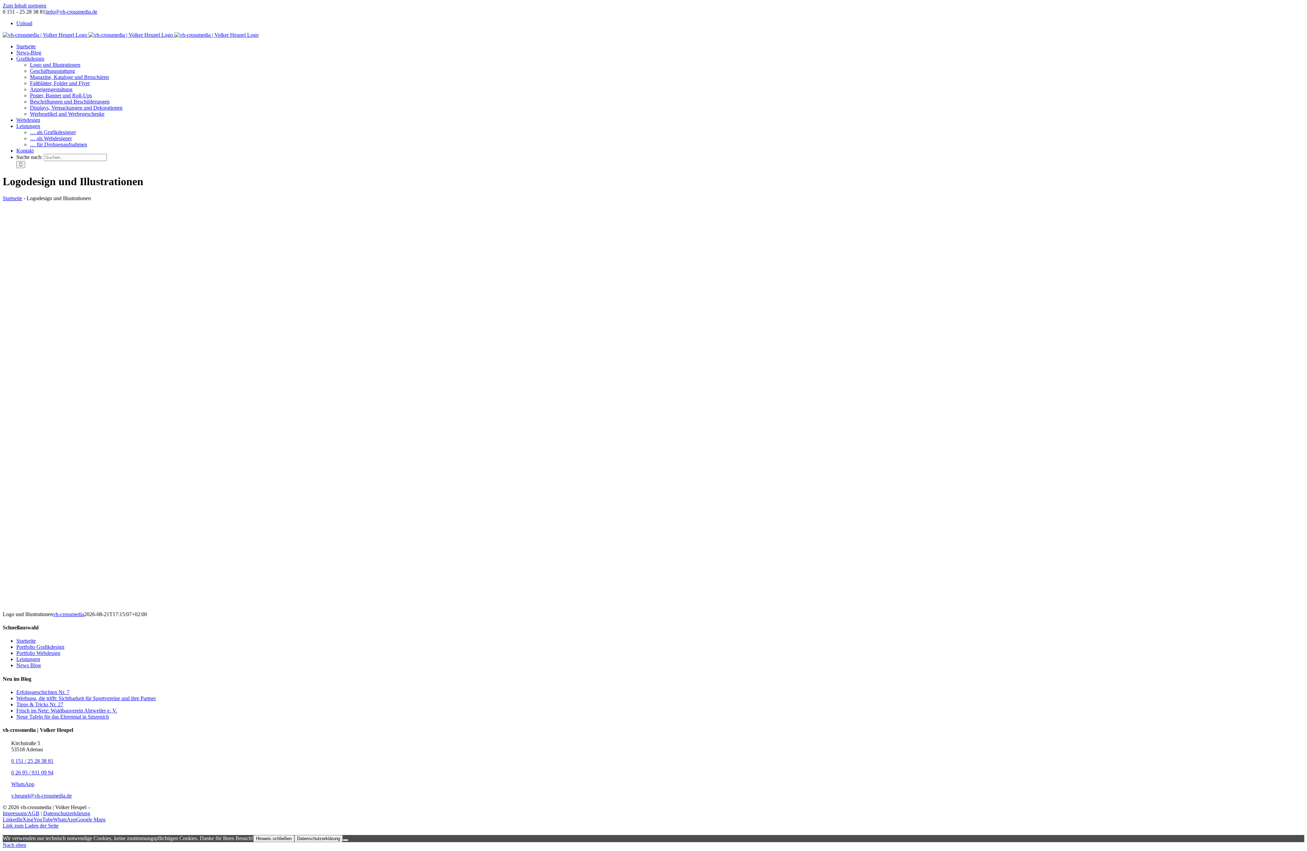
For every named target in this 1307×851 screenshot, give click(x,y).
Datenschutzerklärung (66, 813)
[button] (653, 832)
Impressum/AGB (21, 813)
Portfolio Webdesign (38, 653)
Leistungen (28, 659)
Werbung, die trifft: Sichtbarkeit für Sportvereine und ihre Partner (86, 698)
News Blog (28, 665)
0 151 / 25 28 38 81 (32, 761)
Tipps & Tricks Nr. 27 (39, 704)
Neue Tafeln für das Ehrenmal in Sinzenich (62, 717)
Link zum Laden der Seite (31, 826)
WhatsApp (22, 784)
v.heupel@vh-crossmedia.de (41, 796)
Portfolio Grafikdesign (40, 647)
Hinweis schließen (274, 838)
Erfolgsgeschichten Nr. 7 (42, 692)
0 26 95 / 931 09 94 (32, 772)
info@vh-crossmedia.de (71, 12)
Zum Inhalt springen (24, 6)
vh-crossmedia (68, 614)
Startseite (12, 198)
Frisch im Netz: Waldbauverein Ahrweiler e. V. (66, 710)
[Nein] (345, 840)
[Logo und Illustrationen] (281, 608)
